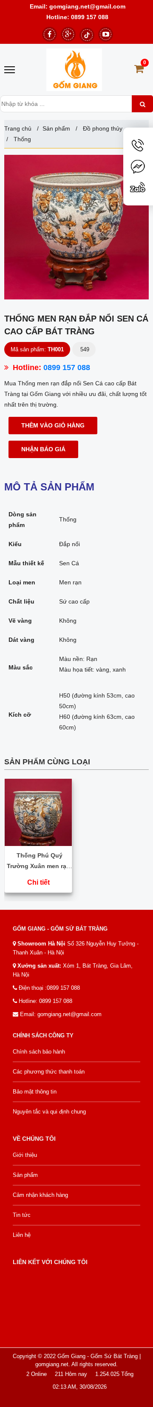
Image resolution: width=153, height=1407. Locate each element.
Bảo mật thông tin (35, 1091)
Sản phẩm (56, 128)
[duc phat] (74, 69)
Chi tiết (38, 882)
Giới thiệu (25, 1155)
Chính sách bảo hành (39, 1051)
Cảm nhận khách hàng (40, 1195)
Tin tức (22, 1215)
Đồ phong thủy (102, 128)
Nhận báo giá (43, 449)
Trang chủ (17, 128)
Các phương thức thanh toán (49, 1071)
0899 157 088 (89, 17)
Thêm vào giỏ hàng (53, 425)
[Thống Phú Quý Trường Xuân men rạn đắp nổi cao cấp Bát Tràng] (38, 811)
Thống (21, 139)
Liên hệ (22, 1235)
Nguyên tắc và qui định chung (49, 1111)
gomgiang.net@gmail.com (86, 6)
